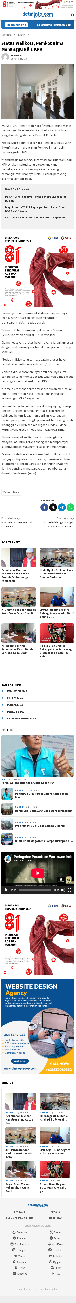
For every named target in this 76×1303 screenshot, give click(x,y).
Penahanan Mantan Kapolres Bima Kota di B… (19, 1119)
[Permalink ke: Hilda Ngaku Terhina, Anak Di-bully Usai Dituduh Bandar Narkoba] (57, 557)
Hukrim (9, 1112)
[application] (37, 873)
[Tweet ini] (53, 507)
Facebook (22, 1232)
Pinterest (21, 1238)
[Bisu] (63, 890)
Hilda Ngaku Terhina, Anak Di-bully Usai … (54, 1117)
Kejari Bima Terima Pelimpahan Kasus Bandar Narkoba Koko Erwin (18, 649)
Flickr (57, 1268)
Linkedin (57, 1256)
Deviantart (22, 1262)
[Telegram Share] (62, 507)
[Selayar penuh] (69, 890)
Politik (5, 779)
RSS (58, 1274)
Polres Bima (15, 698)
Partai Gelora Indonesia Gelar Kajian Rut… (29, 783)
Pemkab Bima (15, 705)
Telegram (22, 1274)
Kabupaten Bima (17, 691)
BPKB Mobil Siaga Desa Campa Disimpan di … (44, 841)
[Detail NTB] (37, 14)
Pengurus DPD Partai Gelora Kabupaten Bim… (41, 795)
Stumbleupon (22, 1244)
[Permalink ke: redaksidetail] (5, 57)
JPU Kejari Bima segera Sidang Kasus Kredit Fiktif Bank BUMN (57, 613)
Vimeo (21, 1256)
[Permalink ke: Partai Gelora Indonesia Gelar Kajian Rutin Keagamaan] (37, 756)
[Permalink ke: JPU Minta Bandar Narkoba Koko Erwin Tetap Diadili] (18, 597)
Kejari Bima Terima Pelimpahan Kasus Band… (17, 1187)
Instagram (22, 1250)
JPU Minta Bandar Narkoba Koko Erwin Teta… (18, 1153)
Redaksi (56, 1212)
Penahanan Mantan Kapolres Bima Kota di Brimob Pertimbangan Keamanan (15, 575)
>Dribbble (58, 1250)
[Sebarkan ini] (44, 507)
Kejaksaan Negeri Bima (21, 718)
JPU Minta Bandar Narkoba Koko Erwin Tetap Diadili (18, 611)
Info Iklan (55, 1218)
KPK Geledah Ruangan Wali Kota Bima (16, 522)
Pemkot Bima (11, 492)
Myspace (57, 1262)
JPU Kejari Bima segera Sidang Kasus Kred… (55, 1151)
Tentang (19, 1212)
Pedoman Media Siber (19, 1218)
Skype (22, 1268)
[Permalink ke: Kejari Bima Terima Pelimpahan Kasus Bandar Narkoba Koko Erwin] (18, 633)
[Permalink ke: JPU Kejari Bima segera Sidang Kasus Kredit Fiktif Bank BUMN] (57, 597)
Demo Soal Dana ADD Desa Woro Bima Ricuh (44, 810)
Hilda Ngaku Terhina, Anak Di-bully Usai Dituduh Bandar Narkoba (56, 573)
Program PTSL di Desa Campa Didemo (40, 826)
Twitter (57, 1232)
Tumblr (57, 1238)
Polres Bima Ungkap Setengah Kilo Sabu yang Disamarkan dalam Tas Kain (56, 651)
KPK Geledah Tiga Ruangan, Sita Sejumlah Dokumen (58, 522)
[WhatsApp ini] (70, 507)
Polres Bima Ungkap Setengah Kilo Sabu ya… (53, 1187)
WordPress (57, 1244)
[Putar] (6, 890)
